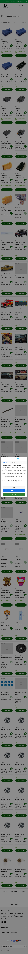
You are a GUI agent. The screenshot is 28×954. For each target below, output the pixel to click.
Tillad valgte (14, 490)
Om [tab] (22, 462)
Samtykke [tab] (5, 462)
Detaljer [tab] (14, 462)
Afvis (14, 487)
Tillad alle (14, 494)
